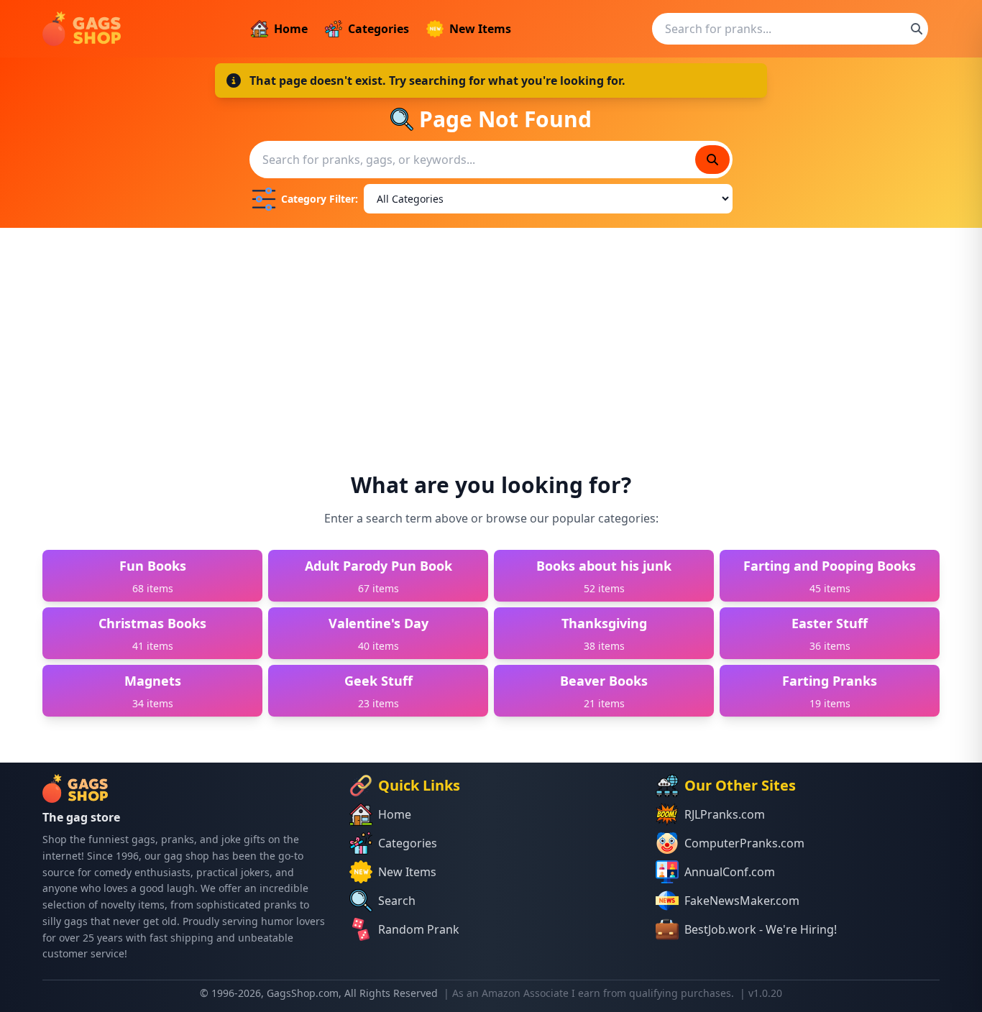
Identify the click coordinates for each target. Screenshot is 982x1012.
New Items (480, 29)
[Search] (916, 28)
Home (291, 29)
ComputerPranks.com (744, 843)
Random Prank (418, 929)
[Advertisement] (491, 335)
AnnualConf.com (729, 872)
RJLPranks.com (724, 814)
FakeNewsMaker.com (741, 900)
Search (397, 900)
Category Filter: (319, 199)
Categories (378, 29)
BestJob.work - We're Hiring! (760, 929)
